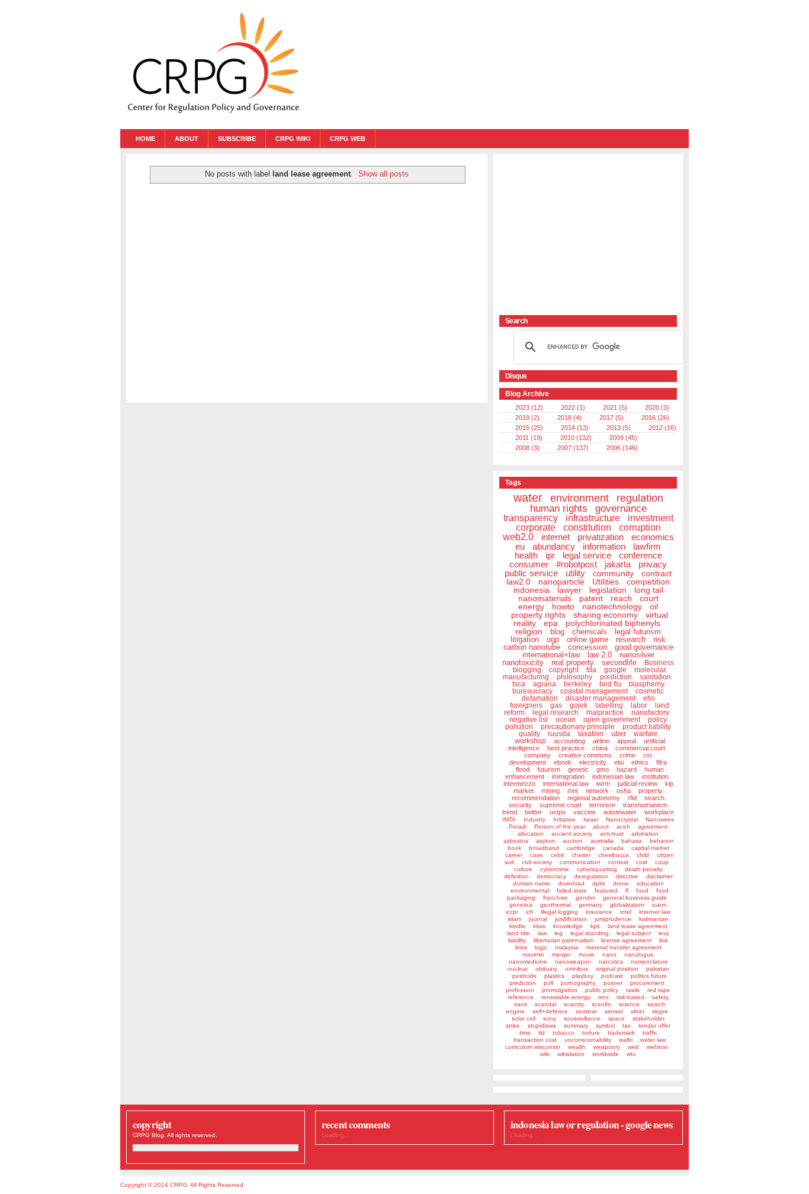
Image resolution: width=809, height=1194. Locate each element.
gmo (602, 769)
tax (626, 1025)
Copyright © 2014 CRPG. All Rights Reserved (181, 1185)
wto (631, 1054)
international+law (551, 654)
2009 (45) (623, 437)
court (649, 598)
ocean (566, 719)
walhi (626, 1039)
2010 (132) (576, 437)
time (525, 1032)
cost (641, 862)
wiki (545, 1054)
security (520, 804)
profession (520, 990)
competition (648, 581)
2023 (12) (529, 407)
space (616, 1018)
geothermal (555, 904)
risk (659, 639)
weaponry (606, 1047)
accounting (569, 740)
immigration (568, 776)
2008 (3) (527, 447)
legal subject (634, 933)
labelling (609, 705)
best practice (566, 748)
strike (513, 1025)
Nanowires (660, 819)
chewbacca (613, 855)
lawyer (569, 590)
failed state (572, 890)
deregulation (591, 876)
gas (556, 705)
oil (654, 606)
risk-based (630, 997)
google (615, 670)
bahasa (631, 840)
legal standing (589, 933)
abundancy (553, 546)
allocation (531, 833)
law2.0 (518, 581)
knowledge (568, 926)
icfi (529, 912)
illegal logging (559, 912)
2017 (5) (611, 417)
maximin (533, 954)
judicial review (637, 783)
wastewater (620, 812)
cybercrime (554, 869)
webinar (657, 1047)
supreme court (561, 804)
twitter (533, 812)
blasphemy (646, 684)
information (604, 546)
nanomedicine (528, 961)
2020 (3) (657, 407)
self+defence (550, 1011)
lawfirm (647, 546)
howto (563, 606)
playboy (582, 975)
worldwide (605, 1054)
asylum (545, 840)
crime (627, 755)
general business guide (635, 897)
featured (606, 890)
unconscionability (587, 1039)
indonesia (531, 590)
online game (587, 639)
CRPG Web (347, 138)
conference (640, 555)
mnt (572, 790)
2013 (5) (618, 427)
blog (557, 631)
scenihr (601, 1004)
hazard (627, 769)
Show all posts (383, 173)
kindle (517, 926)
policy (657, 719)
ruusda (559, 734)
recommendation (536, 797)
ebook (563, 762)
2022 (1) (573, 407)
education (650, 883)
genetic (578, 769)
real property (572, 662)
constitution (587, 527)
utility (575, 573)
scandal (545, 1004)
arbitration (645, 833)
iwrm (603, 783)
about (601, 826)
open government (611, 719)
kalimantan (654, 919)
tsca (518, 684)
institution (655, 776)
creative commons (585, 755)
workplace (659, 812)
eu (520, 546)
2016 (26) (655, 417)
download (571, 883)
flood (522, 769)
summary (576, 1025)
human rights (559, 508)
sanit (520, 1004)
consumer (528, 564)
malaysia (567, 947)
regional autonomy (593, 797)
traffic (650, 1032)
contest (618, 862)
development (527, 762)
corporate (536, 527)
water (527, 497)
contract (656, 573)
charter (581, 855)
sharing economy (605, 615)
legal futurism (638, 631)
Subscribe (237, 138)
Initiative (564, 819)
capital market (650, 848)
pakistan (657, 968)
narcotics (611, 961)
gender (585, 897)
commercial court (640, 748)
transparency (530, 518)
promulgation (559, 990)
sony (549, 1018)
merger (561, 954)
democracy (551, 876)
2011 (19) (528, 437)
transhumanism (645, 804)
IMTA (509, 819)
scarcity (574, 1004)
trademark (621, 1032)
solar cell (523, 1018)
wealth (577, 1047)
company (537, 755)
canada (613, 848)
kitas (539, 926)
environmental (530, 890)
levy (664, 933)
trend (509, 812)
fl (626, 890)
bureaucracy (532, 691)
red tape (658, 990)
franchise (555, 897)
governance (621, 508)
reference (521, 997)
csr (648, 755)
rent (603, 997)
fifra (661, 762)
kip (669, 783)
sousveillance (582, 1018)
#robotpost (576, 564)
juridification (571, 919)
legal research (555, 712)
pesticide (524, 975)
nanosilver (636, 654)
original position (617, 968)
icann (659, 904)
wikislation (571, 1054)
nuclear (518, 968)
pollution (519, 727)
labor (639, 705)
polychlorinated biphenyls (613, 623)
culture (523, 869)
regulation (640, 498)
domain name (531, 883)
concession (587, 647)
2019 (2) (527, 417)
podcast (612, 975)
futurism (548, 769)
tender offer (654, 1025)
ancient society (571, 833)
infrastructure (593, 518)
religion (528, 631)
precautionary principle (578, 727)
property (650, 790)
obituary (546, 968)
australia (602, 840)
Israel (590, 819)
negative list (528, 719)
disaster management (600, 698)
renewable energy (565, 997)
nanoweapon (573, 961)
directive (627, 876)
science (629, 1004)
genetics (520, 904)
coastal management (594, 691)
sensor (614, 1011)
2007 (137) (573, 447)
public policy (601, 990)
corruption (640, 527)
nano (609, 954)
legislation (608, 590)
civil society (537, 862)
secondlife (619, 662)
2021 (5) (615, 407)
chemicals (589, 631)
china (600, 748)
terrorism (602, 804)
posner (612, 983)
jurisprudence (613, 919)
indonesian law (613, 776)
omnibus (576, 968)
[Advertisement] (573, 234)
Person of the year (559, 826)
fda (591, 670)
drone (621, 883)
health (526, 555)
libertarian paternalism (563, 940)
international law (566, 783)
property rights (538, 615)
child (643, 855)
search (654, 797)
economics (652, 537)
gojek (579, 705)
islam (514, 919)
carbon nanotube (531, 647)
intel (625, 912)
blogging (527, 670)
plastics (554, 975)
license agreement (626, 940)
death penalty (644, 869)
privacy (652, 564)
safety (660, 997)
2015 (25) (529, 427)
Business (659, 663)
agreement (652, 826)
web (633, 1047)
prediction (616, 677)
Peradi (518, 826)
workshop (530, 741)
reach (621, 598)
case (536, 855)
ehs (649, 698)
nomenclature (649, 961)
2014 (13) (575, 427)
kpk (595, 926)
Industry (534, 819)
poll (548, 983)
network (597, 790)
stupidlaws (542, 1025)
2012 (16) (662, 427)
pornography (578, 983)
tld (541, 1032)
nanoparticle (561, 581)
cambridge (581, 848)
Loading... (335, 1135)
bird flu (610, 684)
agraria (544, 684)
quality (529, 734)
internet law (654, 912)
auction (573, 840)
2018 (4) (569, 417)
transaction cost (535, 1039)
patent (591, 598)
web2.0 (518, 537)
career (513, 855)
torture (591, 1032)
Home (145, 138)
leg (558, 933)
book (514, 848)
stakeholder (648, 1018)
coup (662, 862)
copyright (564, 670)
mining (550, 790)
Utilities (605, 581)
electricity (592, 762)
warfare (646, 734)
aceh (623, 826)
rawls (633, 990)
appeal (626, 740)
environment (579, 498)
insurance (599, 912)
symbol (605, 1025)
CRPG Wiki (292, 138)
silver (637, 1011)
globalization (627, 904)
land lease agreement (637, 926)
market (523, 790)
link (663, 940)
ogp (553, 639)
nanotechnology (612, 606)
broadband (544, 848)
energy (531, 606)
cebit (557, 855)
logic (541, 947)
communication (580, 862)
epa (551, 623)
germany (590, 904)
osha (624, 790)
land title (518, 933)
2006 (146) (622, 447)
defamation (540, 698)
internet (555, 537)
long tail (648, 590)
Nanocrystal (622, 819)
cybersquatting (597, 869)
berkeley (578, 684)
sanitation (655, 677)
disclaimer (659, 876)
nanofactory (650, 712)
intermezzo (519, 783)
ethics (640, 762)
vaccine (584, 812)
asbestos (515, 840)
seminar (586, 1011)
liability (517, 940)
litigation (525, 639)
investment (650, 518)
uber (618, 734)
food (642, 890)
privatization (600, 537)
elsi (619, 762)
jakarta (618, 564)
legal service (587, 555)
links (521, 947)
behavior (661, 840)
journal (538, 919)
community (613, 573)
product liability (646, 727)
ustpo (558, 812)
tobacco (563, 1032)
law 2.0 (600, 654)
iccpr (512, 912)
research (631, 639)
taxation (590, 734)
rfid (632, 797)
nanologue (639, 954)
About (186, 138)
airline (601, 740)
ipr (550, 555)
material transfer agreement (624, 947)
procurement (647, 983)
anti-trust (612, 833)
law (542, 933)
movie (587, 954)
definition (516, 876)
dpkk (598, 883)
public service (531, 573)
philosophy (574, 677)
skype (660, 1011)
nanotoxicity (523, 662)
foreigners (526, 705)
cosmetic (649, 691)
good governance (644, 647)
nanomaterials (545, 598)
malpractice (605, 712)
